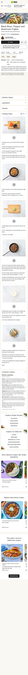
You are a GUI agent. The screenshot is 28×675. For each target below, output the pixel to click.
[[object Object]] (21, 42)
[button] (14, 103)
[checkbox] (1, 34)
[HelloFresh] (14, 2)
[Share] (25, 42)
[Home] (2, 6)
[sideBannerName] (14, 85)
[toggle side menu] (2, 2)
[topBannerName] (14, 10)
